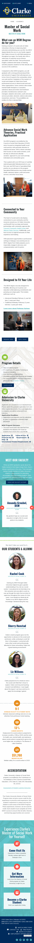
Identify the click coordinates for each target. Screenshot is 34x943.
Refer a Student (25, 932)
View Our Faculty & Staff (17, 482)
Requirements (21, 437)
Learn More (8, 385)
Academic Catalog (18, 381)
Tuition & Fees (20, 435)
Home (12, 21)
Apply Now (22, 339)
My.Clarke (17, 3)
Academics (19, 21)
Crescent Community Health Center (15, 228)
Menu (30, 3)
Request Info (8, 339)
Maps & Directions (24, 927)
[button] (2, 508)
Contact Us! (14, 929)
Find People (27, 929)
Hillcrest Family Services (11, 230)
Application (6, 435)
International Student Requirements (15, 442)
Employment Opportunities (21, 934)
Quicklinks (7, 3)
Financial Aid (7, 437)
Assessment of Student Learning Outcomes (17, 788)
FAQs (4, 440)
